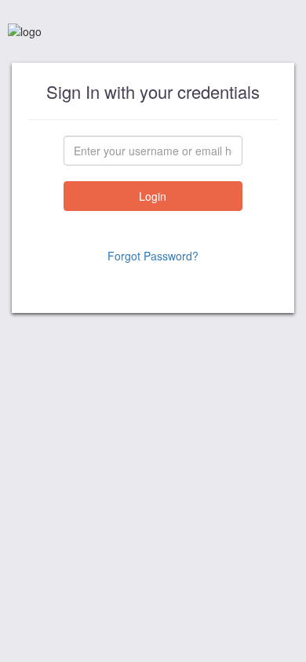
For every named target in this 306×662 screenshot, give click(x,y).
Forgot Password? (153, 256)
